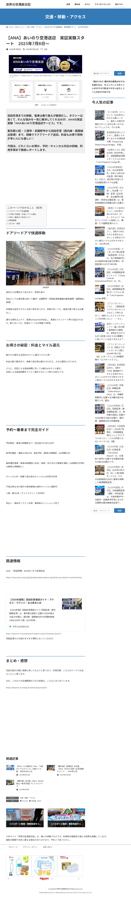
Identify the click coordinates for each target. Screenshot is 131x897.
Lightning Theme (65, 892)
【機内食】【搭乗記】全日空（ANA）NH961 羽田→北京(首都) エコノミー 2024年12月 (70, 768)
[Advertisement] (45, 187)
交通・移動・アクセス (27, 798)
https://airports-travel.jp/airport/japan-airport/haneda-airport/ (33, 633)
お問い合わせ (47, 847)
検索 (120, 73)
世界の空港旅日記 (21, 626)
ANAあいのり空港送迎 (48, 105)
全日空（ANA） (36, 801)
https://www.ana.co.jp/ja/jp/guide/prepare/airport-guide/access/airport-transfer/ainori (44, 577)
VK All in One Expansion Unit (82, 892)
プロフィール (13, 847)
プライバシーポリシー (30, 847)
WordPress (52, 892)
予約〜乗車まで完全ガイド (20, 217)
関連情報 (12, 220)
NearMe (25, 801)
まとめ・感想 (14, 223)
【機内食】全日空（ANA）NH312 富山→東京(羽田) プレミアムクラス (30, 783)
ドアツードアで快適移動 (19, 211)
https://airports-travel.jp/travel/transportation (26, 687)
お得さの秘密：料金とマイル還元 (22, 214)
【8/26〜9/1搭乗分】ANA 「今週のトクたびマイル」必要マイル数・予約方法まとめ (29, 768)
